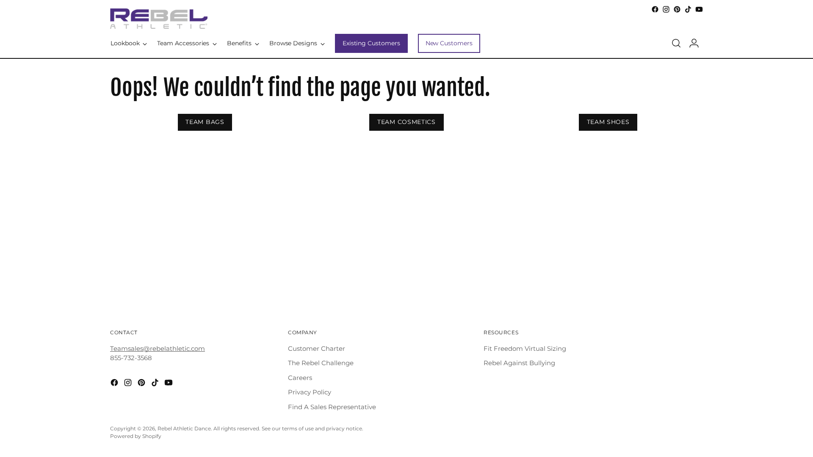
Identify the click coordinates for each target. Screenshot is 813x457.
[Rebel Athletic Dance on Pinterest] (677, 9)
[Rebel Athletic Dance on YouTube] (699, 9)
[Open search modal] (676, 43)
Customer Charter (316, 348)
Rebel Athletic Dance (184, 429)
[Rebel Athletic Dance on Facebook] (655, 9)
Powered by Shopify (135, 436)
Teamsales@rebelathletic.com (157, 348)
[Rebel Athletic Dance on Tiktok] (688, 9)
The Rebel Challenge (321, 363)
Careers (300, 378)
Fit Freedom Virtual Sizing (525, 348)
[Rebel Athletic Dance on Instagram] (666, 9)
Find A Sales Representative (332, 407)
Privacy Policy (309, 392)
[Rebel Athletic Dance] (158, 18)
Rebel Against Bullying (519, 363)
